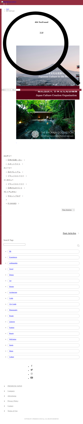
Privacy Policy (13, 401)
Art (10, 281)
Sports (11, 345)
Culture (11, 357)
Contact (10, 406)
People (11, 316)
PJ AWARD (12, 203)
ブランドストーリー (16, 176)
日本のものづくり (15, 188)
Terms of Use (13, 411)
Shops (11, 351)
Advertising (12, 396)
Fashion (11, 327)
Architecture (13, 292)
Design (11, 286)
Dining (11, 275)
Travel (11, 269)
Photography (13, 310)
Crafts (11, 298)
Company (11, 391)
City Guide (12, 304)
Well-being (12, 339)
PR (10, 251)
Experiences (13, 257)
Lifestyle (12, 322)
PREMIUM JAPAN (15, 386)
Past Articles (67, 210)
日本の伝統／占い (15, 160)
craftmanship (13, 263)
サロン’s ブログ (14, 196)
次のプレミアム (14, 172)
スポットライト (14, 164)
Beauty (11, 333)
